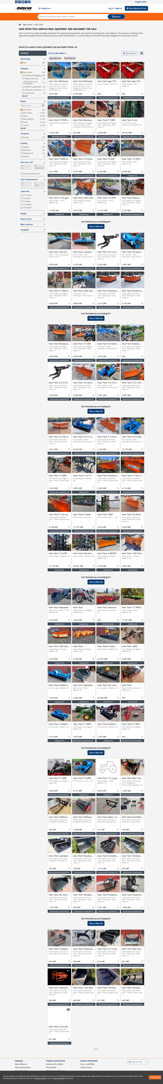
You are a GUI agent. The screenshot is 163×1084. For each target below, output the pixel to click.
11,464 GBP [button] (54, 211)
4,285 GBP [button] (53, 357)
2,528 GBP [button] (101, 265)
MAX (35, 165)
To (35, 183)
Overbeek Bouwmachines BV (108, 98)
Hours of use (26, 219)
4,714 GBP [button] (101, 304)
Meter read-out (27, 224)
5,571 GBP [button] (53, 172)
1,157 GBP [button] (53, 908)
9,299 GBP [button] (53, 265)
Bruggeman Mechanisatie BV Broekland (62, 98)
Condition (25, 230)
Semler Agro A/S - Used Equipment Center (111, 531)
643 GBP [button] (76, 133)
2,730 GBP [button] (101, 449)
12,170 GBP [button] (127, 449)
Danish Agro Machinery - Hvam (132, 136)
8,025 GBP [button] (77, 488)
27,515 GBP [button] (102, 659)
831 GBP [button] (52, 1039)
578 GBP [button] (125, 830)
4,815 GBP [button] (77, 211)
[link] (59, 70)
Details (23, 213)
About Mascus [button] (21, 1064)
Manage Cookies (40, 1078)
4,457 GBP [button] (77, 172)
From (22, 183)
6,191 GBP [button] (53, 737)
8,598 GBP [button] (126, 172)
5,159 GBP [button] (53, 659)
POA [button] (99, 94)
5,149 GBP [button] (77, 265)
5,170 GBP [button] (126, 211)
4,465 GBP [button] (77, 357)
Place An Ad (51, 1067)
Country (24, 143)
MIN (22, 165)
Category (24, 69)
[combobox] (129, 1062)
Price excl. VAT (27, 162)
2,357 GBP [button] (53, 94)
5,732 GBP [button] (101, 566)
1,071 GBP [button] (101, 908)
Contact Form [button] (86, 1067)
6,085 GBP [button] (77, 304)
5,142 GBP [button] (126, 304)
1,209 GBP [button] (126, 908)
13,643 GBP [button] (54, 133)
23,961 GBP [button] (78, 566)
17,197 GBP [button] (102, 211)
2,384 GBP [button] (77, 395)
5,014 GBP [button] (53, 449)
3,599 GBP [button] (126, 527)
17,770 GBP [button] (54, 566)
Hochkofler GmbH (108, 624)
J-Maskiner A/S (132, 175)
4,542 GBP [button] (101, 172)
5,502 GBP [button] (53, 304)
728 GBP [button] (52, 830)
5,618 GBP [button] (101, 527)
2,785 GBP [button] (77, 94)
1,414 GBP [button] (101, 869)
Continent (25, 134)
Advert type (25, 59)
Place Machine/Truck (137, 8)
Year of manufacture (29, 179)
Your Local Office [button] (87, 1064)
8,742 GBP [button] (77, 449)
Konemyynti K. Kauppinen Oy (83, 136)
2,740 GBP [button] (77, 659)
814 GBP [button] (101, 962)
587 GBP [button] (52, 962)
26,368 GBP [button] (102, 698)
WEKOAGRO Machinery (59, 136)
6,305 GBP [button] (77, 698)
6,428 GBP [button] (101, 133)
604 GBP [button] (76, 908)
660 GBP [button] (76, 1000)
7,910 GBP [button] (53, 698)
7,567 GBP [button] (126, 265)
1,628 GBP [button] (77, 830)
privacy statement (59, 1078)
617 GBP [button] (101, 1000)
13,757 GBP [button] (127, 620)
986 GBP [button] (52, 1000)
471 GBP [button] (101, 830)
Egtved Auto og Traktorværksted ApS (85, 740)
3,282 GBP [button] (126, 395)
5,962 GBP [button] (77, 620)
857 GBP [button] (125, 962)
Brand (23, 101)
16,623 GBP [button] (127, 133)
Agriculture (27, 24)
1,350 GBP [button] (126, 791)
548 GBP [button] (76, 962)
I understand (155, 1077)
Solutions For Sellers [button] (54, 1064)
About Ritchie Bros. (23, 1067)
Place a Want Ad (96, 226)
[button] (33, 53)
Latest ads (25, 191)
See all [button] (24, 96)
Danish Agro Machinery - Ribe (83, 531)
